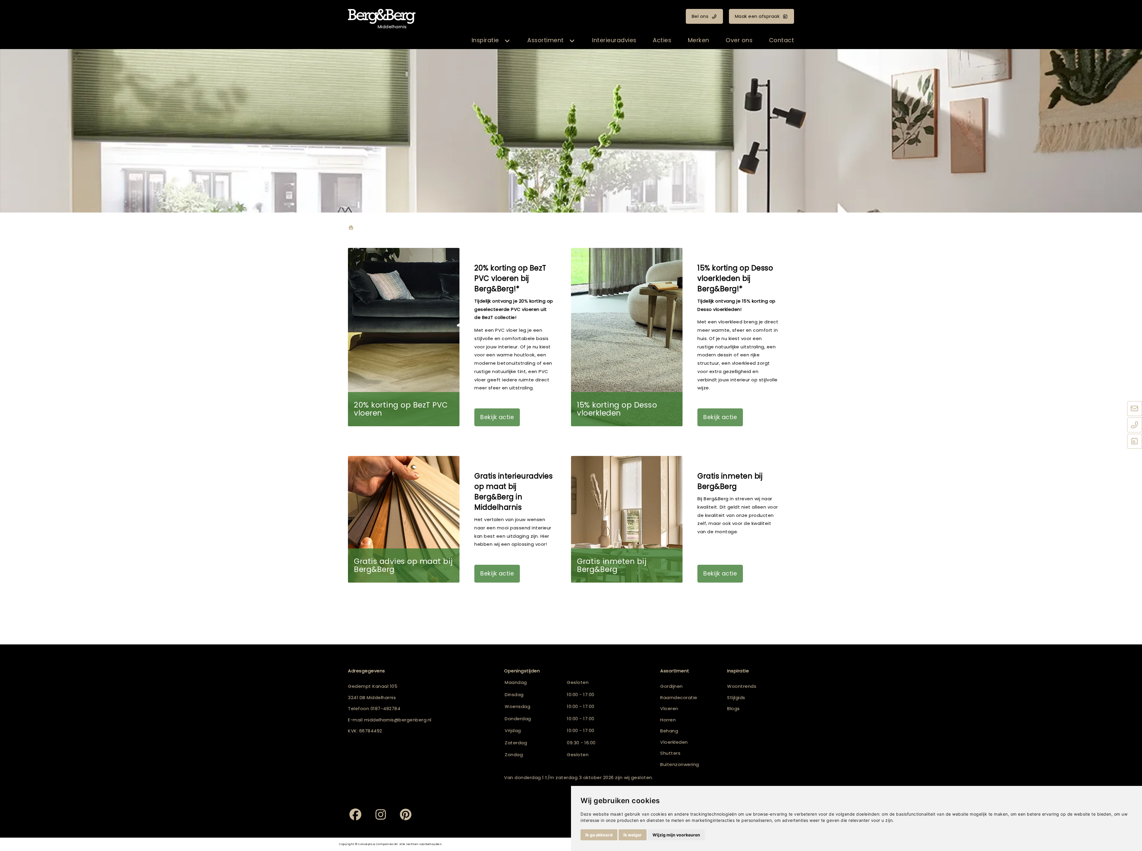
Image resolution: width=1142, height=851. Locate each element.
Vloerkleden (674, 742)
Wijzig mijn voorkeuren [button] (676, 834)
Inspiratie (485, 40)
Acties (662, 40)
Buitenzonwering (679, 764)
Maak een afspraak (757, 16)
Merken (698, 40)
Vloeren (669, 708)
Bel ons (700, 16)
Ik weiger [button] (632, 834)
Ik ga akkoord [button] (599, 834)
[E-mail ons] (1134, 408)
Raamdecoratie (678, 697)
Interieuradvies (614, 40)
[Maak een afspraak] (1134, 441)
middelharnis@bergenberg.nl (398, 720)
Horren (668, 720)
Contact (781, 40)
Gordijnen (671, 686)
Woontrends (741, 686)
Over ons (739, 40)
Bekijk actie (497, 417)
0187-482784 (386, 708)
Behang (669, 731)
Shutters (670, 753)
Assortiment (545, 40)
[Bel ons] (1134, 425)
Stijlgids (736, 697)
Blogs (733, 708)
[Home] (351, 228)
